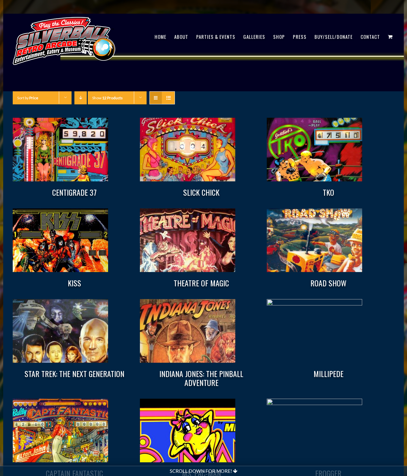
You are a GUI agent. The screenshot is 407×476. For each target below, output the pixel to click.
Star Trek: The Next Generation (74, 373)
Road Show (328, 283)
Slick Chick (201, 192)
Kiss (74, 283)
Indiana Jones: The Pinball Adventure (201, 378)
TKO (328, 192)
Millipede (328, 373)
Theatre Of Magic (201, 283)
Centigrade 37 (74, 192)
